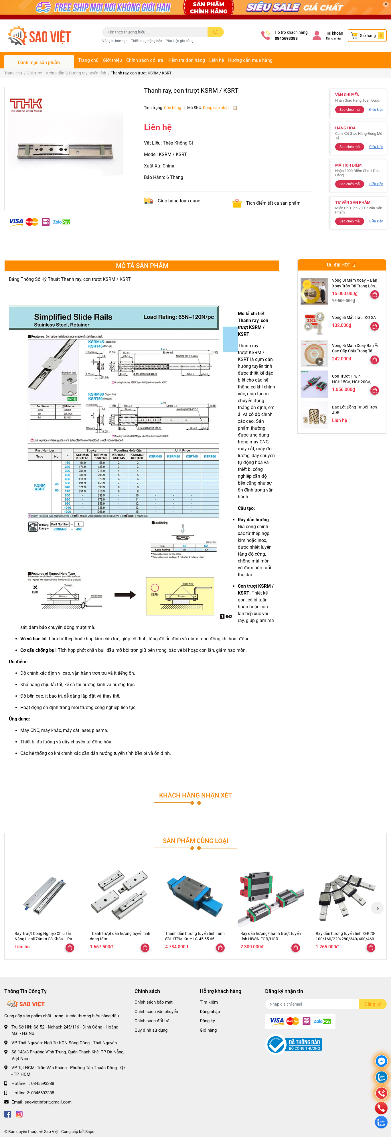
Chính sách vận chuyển (156, 1011)
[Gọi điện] (381, 1094)
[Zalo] (381, 1078)
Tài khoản (334, 33)
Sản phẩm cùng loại (195, 840)
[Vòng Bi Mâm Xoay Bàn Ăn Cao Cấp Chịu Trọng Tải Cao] (314, 353)
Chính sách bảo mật (154, 1002)
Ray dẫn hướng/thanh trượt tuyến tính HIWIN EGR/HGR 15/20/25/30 (270, 939)
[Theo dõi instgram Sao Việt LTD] (19, 1114)
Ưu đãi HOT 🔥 (342, 265)
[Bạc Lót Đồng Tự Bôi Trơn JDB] (314, 415)
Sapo (89, 1131)
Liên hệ (216, 60)
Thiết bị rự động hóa (146, 41)
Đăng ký (207, 1020)
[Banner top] (195, 9)
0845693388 (286, 38)
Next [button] (377, 908)
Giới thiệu (112, 60)
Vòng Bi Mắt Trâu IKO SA (354, 317)
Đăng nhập (333, 38)
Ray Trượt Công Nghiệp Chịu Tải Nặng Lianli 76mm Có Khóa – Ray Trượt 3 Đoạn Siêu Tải (44, 939)
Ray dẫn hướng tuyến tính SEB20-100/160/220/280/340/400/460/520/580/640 (346, 939)
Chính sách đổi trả (144, 60)
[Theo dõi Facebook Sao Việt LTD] (7, 1114)
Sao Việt (51, 1131)
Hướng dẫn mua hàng (250, 60)
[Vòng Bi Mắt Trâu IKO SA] (314, 322)
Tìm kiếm (209, 1002)
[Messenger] (381, 1062)
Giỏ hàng (208, 1030)
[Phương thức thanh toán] (39, 222)
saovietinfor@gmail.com (48, 1102)
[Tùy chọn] (374, 294)
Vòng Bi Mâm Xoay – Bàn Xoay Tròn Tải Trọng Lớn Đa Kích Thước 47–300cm (355, 286)
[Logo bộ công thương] (293, 1044)
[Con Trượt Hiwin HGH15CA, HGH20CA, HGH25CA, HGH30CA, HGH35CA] (314, 384)
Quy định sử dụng (151, 1030)
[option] (65, 146)
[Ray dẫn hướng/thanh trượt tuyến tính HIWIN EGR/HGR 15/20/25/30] (271, 894)
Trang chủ (88, 60)
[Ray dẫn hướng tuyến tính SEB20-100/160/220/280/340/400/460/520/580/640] (346, 894)
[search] (216, 32)
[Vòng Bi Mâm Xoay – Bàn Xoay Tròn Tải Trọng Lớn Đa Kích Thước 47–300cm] (314, 291)
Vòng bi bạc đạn (115, 41)
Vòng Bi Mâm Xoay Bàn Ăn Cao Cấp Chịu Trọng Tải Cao (356, 351)
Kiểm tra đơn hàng (186, 60)
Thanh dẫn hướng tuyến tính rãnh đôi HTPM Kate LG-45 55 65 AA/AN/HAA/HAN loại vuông (195, 939)
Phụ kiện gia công (179, 41)
